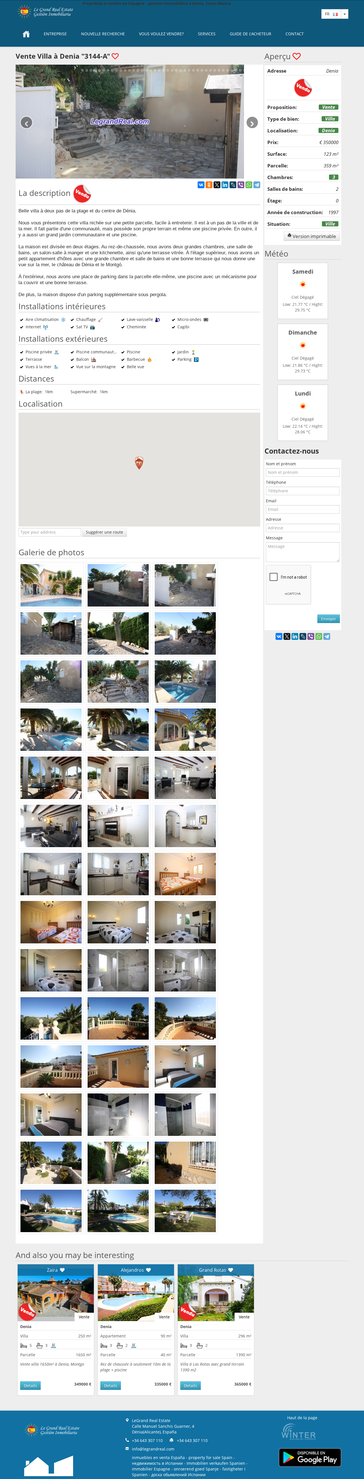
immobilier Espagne (151, 1469)
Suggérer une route (104, 532)
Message (274, 537)
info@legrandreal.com (153, 1449)
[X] (217, 184)
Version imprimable (313, 236)
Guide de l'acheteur (250, 33)
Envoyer (328, 618)
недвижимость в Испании (157, 1463)
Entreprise (55, 33)
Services (207, 33)
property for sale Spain (210, 1457)
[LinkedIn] (225, 184)
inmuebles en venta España (158, 1457)
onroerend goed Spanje (196, 1469)
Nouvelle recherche (103, 33)
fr (329, 14)
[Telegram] (256, 184)
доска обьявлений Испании (178, 1474)
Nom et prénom (281, 463)
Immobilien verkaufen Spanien (216, 1463)
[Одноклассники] (209, 184)
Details (30, 1385)
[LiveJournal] (232, 184)
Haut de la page (302, 1417)
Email (271, 500)
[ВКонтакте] (201, 184)
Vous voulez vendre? (161, 33)
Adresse (273, 519)
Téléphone (276, 482)
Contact (295, 33)
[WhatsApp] (248, 184)
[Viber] (240, 184)
